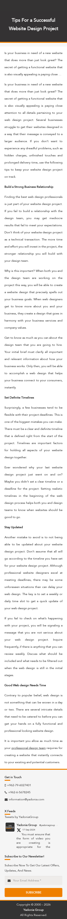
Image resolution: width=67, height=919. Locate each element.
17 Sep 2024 (28, 830)
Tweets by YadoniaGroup (21, 817)
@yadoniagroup (47, 825)
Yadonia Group (27, 825)
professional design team (29, 748)
